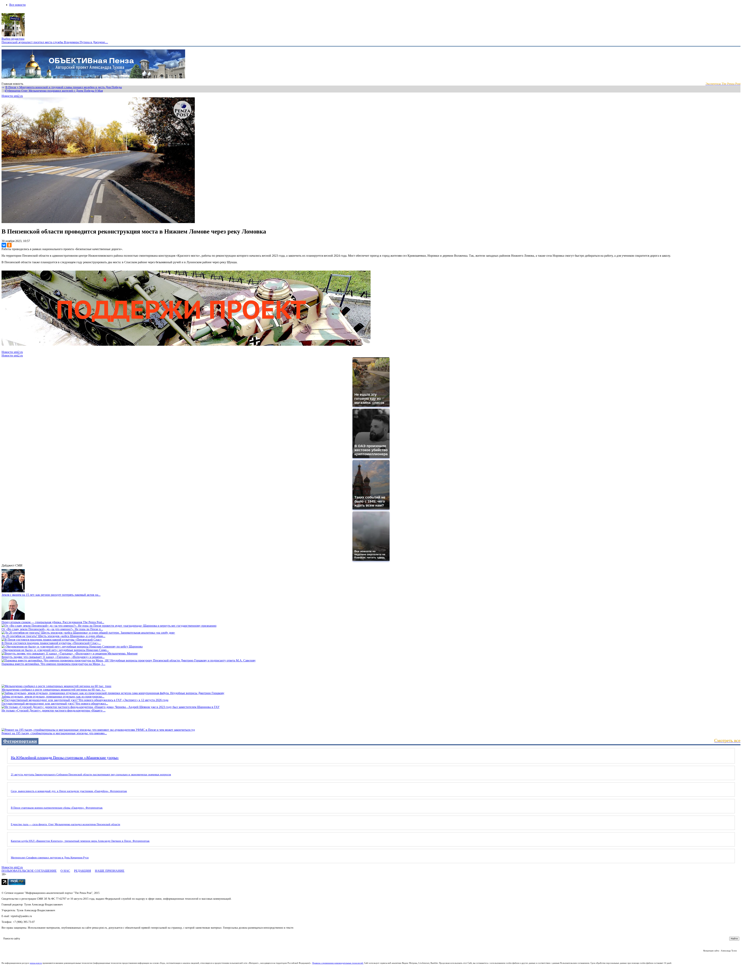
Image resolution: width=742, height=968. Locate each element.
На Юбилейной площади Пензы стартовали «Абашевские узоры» (65, 757)
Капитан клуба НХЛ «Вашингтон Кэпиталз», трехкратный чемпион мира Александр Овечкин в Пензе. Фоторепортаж (80, 841)
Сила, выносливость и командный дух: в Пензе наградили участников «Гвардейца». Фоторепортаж (69, 791)
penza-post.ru (36, 963)
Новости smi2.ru (12, 96)
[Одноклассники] (9, 245)
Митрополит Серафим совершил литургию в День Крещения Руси (50, 857)
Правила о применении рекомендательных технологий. (337, 963)
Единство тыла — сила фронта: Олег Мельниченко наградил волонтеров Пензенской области (65, 824)
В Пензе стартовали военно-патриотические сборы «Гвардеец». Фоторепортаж (57, 807)
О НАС (65, 870)
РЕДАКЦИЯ (82, 870)
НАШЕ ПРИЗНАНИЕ (109, 870)
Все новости (17, 4)
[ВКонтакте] (4, 245)
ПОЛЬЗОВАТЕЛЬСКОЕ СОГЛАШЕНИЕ (29, 870)
